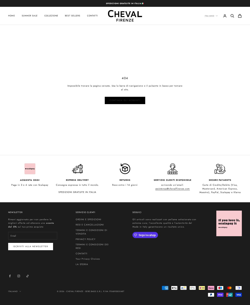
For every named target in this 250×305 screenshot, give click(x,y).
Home (11, 15)
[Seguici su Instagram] (18, 276)
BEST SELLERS (72, 15)
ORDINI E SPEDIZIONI (88, 219)
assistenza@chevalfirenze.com (172, 188)
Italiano (209, 16)
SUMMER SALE (30, 15)
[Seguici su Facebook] (10, 276)
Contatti (92, 15)
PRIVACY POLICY (85, 239)
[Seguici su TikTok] (27, 276)
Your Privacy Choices (88, 258)
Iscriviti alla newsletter (30, 246)
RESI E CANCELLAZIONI (90, 224)
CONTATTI (81, 253)
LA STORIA (82, 264)
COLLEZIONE (51, 15)
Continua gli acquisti (125, 100)
